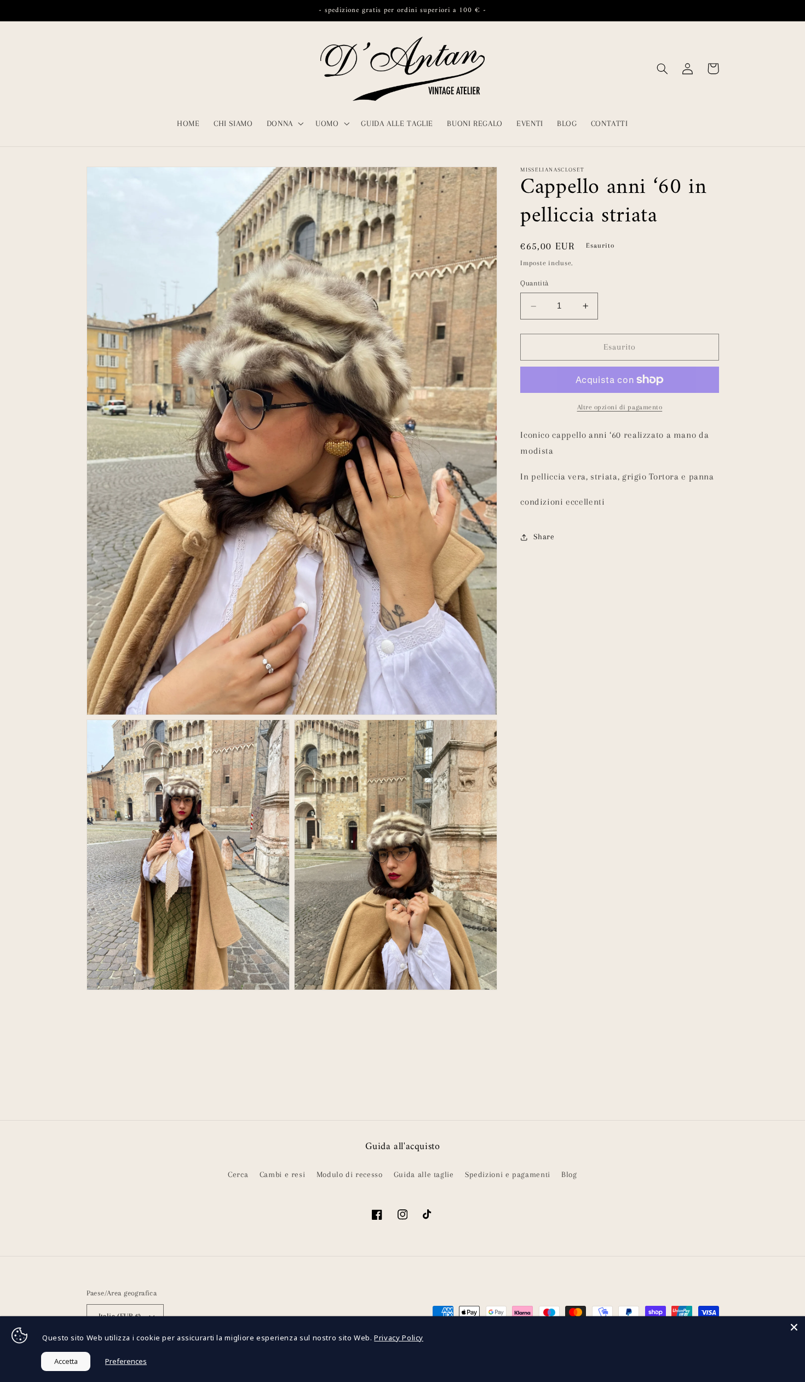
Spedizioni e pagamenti (507, 1174)
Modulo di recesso (350, 1174)
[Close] (794, 1327)
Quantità (534, 283)
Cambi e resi (283, 1174)
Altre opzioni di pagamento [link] (620, 407)
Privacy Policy (398, 1338)
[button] (284, 123)
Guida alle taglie (424, 1174)
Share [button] (543, 537)
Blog (569, 1174)
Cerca (238, 1174)
